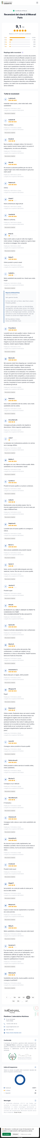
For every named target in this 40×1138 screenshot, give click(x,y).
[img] (23, 52)
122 (28, 997)
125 (18, 1001)
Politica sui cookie (26, 1134)
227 (26, 1001)
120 (19, 997)
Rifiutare (15, 1134)
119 (14, 997)
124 (13, 1001)
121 (24, 997)
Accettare (6, 1134)
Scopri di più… (18, 1112)
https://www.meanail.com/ (13, 1032)
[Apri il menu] (37, 3)
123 (33, 997)
